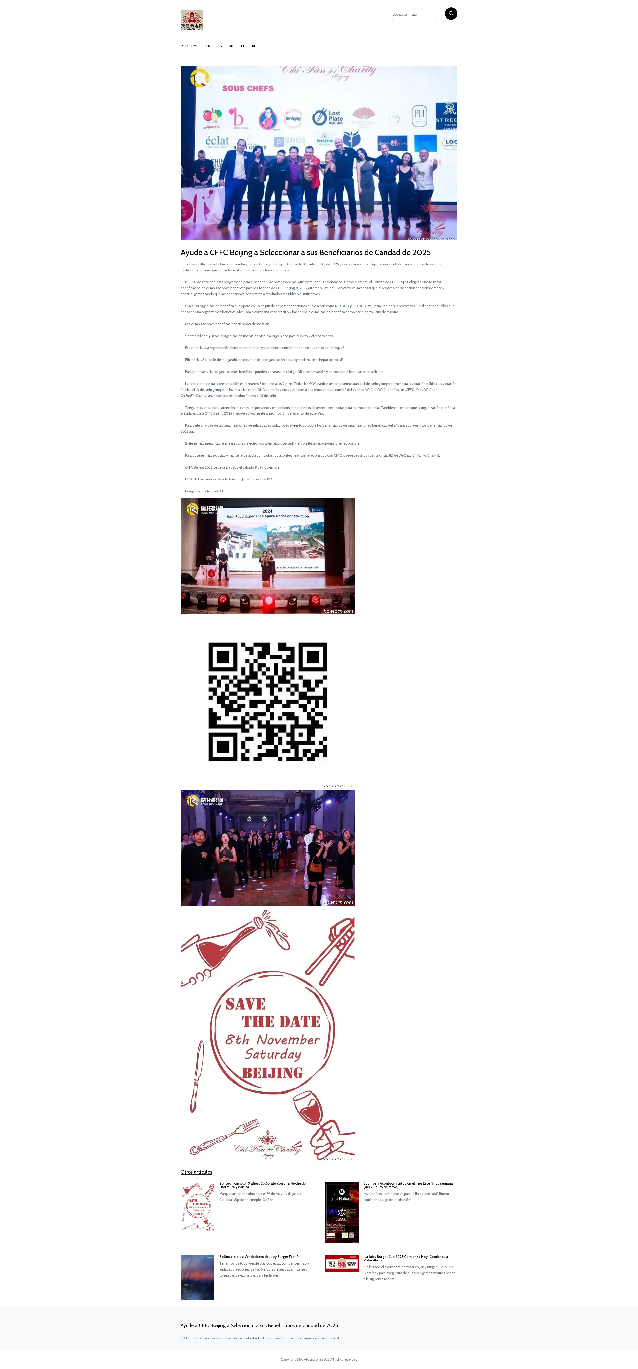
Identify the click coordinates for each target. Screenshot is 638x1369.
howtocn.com (310, 1359)
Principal (190, 46)
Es (220, 46)
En (208, 46)
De (254, 46)
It (242, 46)
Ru (231, 46)
